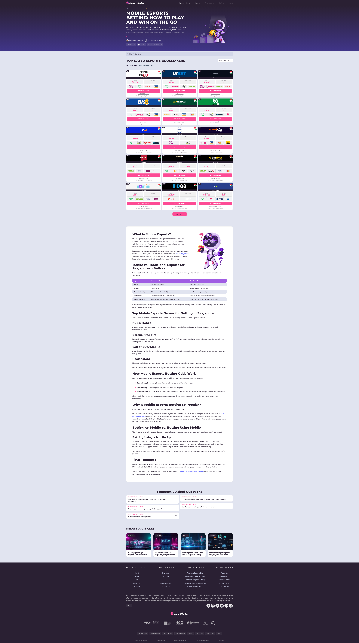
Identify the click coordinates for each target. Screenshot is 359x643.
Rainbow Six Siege (166, 583)
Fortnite (166, 576)
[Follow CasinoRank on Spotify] (226, 606)
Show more (178, 214)
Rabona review (143, 178)
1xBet (137, 573)
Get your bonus (143, 90)
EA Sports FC (166, 586)
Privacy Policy (224, 586)
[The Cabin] (205, 623)
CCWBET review (179, 178)
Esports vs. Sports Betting (195, 580)
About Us (224, 573)
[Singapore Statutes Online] (168, 623)
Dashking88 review (215, 206)
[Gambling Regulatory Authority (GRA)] (152, 623)
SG (128, 606)
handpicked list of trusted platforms (191, 471)
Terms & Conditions (141, 640)
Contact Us (224, 576)
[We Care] (193, 623)
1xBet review (179, 94)
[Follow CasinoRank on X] (217, 606)
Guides (221, 3)
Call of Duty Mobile (182, 254)
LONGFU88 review (143, 94)
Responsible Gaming (180, 640)
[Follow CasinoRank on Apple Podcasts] (231, 606)
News (231, 3)
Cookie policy (161, 640)
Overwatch (166, 573)
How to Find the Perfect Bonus (195, 576)
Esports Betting (184, 3)
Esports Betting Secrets (195, 586)
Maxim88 (137, 586)
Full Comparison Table (146, 65)
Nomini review (143, 206)
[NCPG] (179, 623)
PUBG (166, 580)
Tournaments (209, 3)
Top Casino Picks (131, 65)
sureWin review (215, 150)
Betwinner (137, 583)
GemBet (137, 576)
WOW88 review (179, 150)
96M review (143, 150)
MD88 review (179, 206)
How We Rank (224, 583)
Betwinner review (179, 122)
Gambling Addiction (203, 640)
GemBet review (215, 94)
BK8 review (143, 122)
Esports (197, 3)
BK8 (136, 580)
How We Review (224, 580)
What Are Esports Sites (195, 573)
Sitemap (221, 640)
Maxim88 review (215, 122)
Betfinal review (215, 178)
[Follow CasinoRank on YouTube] (222, 606)
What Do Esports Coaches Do (195, 583)
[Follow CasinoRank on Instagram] (213, 606)
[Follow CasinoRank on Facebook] (208, 606)
